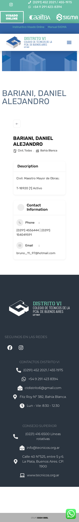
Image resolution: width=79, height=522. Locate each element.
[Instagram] (11, 4)
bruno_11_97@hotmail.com (35, 253)
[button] (69, 42)
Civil (20, 150)
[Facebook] (10, 348)
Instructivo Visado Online (29, 27)
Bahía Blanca (48, 150)
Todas (28, 150)
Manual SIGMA (57, 27)
